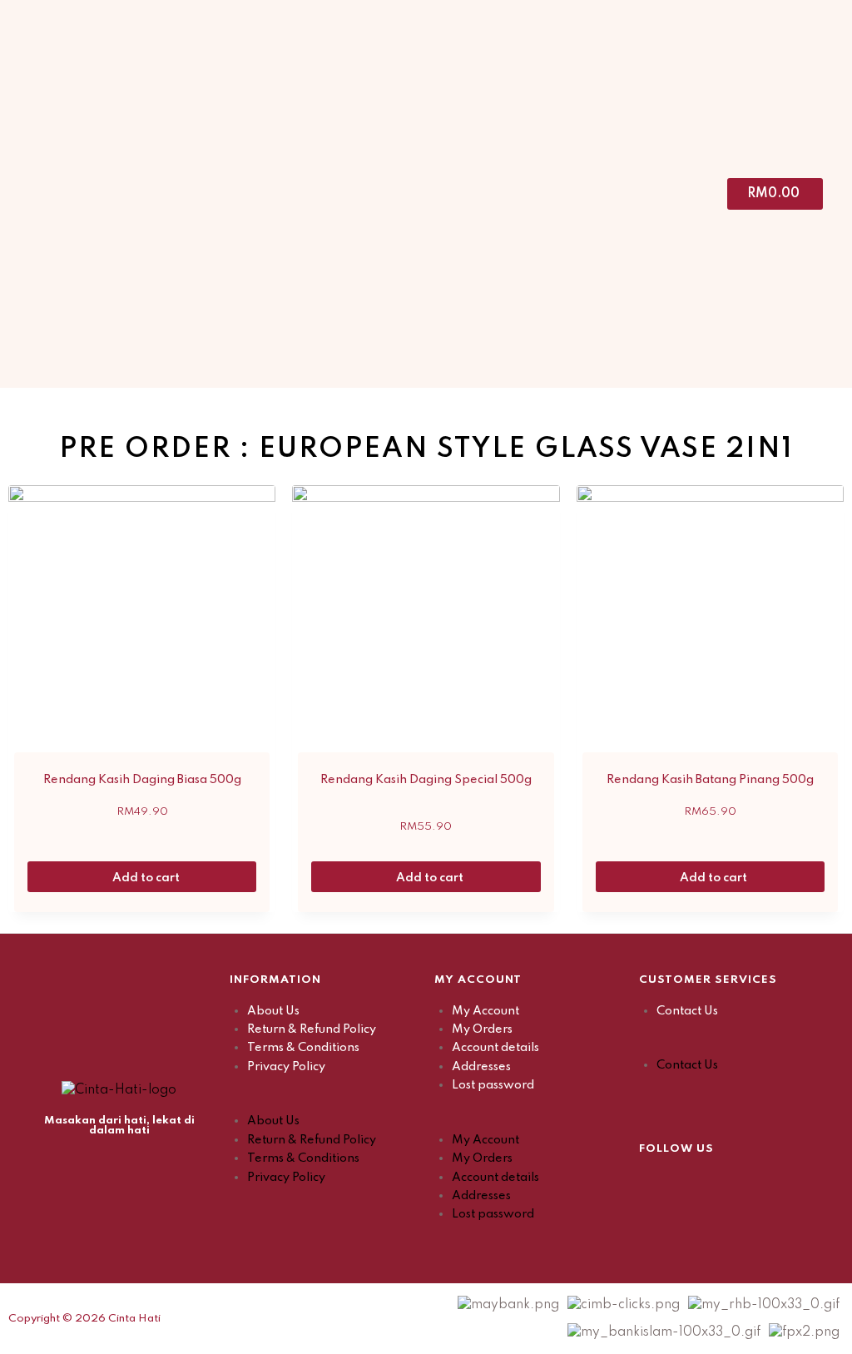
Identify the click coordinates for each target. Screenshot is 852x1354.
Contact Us (687, 1011)
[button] (324, 1103)
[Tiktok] (734, 1183)
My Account (485, 1011)
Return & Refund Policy (311, 1029)
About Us (273, 1011)
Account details (495, 1048)
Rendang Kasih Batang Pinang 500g (710, 780)
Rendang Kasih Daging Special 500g (426, 780)
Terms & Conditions (303, 1048)
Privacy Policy (286, 1067)
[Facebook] (651, 1183)
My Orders (482, 1029)
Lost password (493, 1085)
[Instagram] (693, 1183)
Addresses (481, 1067)
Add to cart (147, 878)
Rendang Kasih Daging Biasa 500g (142, 780)
